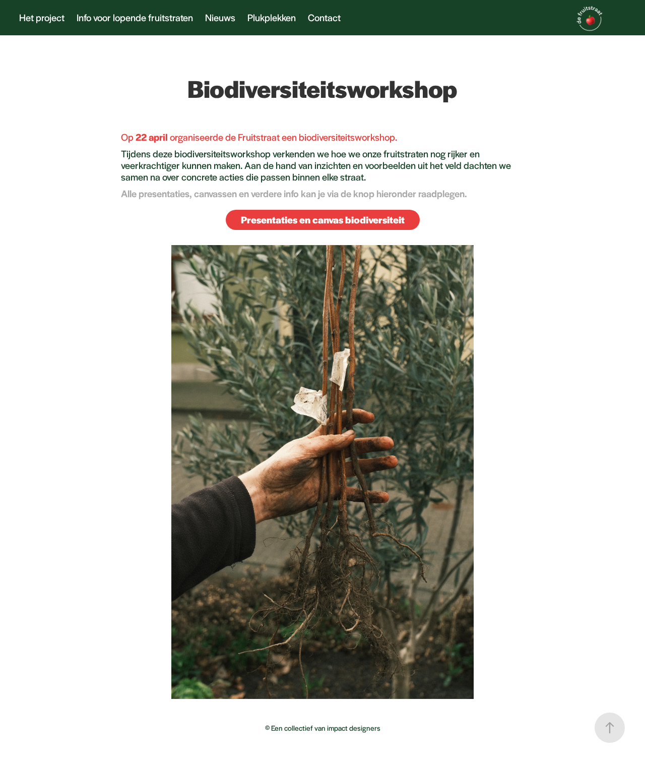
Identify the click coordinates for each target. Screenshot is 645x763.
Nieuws (220, 17)
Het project (41, 17)
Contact (324, 17)
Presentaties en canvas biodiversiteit (323, 219)
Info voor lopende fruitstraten (135, 17)
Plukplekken (271, 17)
